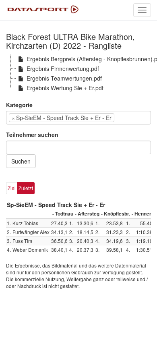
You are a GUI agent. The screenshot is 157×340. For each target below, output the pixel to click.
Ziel (12, 188)
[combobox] (78, 117)
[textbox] (128, 117)
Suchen (21, 161)
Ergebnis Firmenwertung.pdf (63, 68)
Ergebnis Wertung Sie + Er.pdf (65, 88)
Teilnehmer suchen (32, 135)
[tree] (78, 73)
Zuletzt (26, 188)
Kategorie (19, 105)
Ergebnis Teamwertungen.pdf (64, 78)
